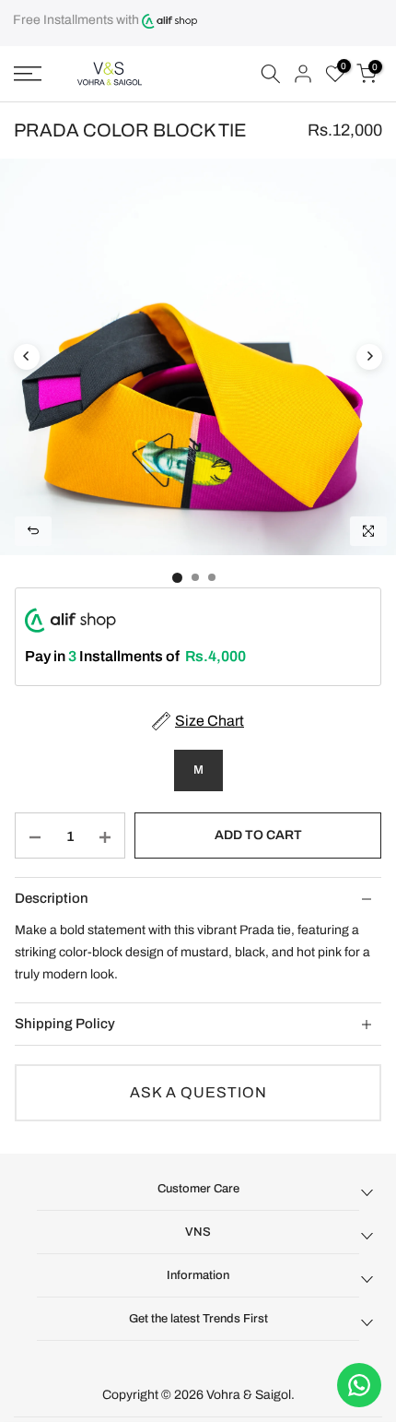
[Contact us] (359, 1385)
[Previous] (27, 357)
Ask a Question (198, 1092)
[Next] (369, 357)
